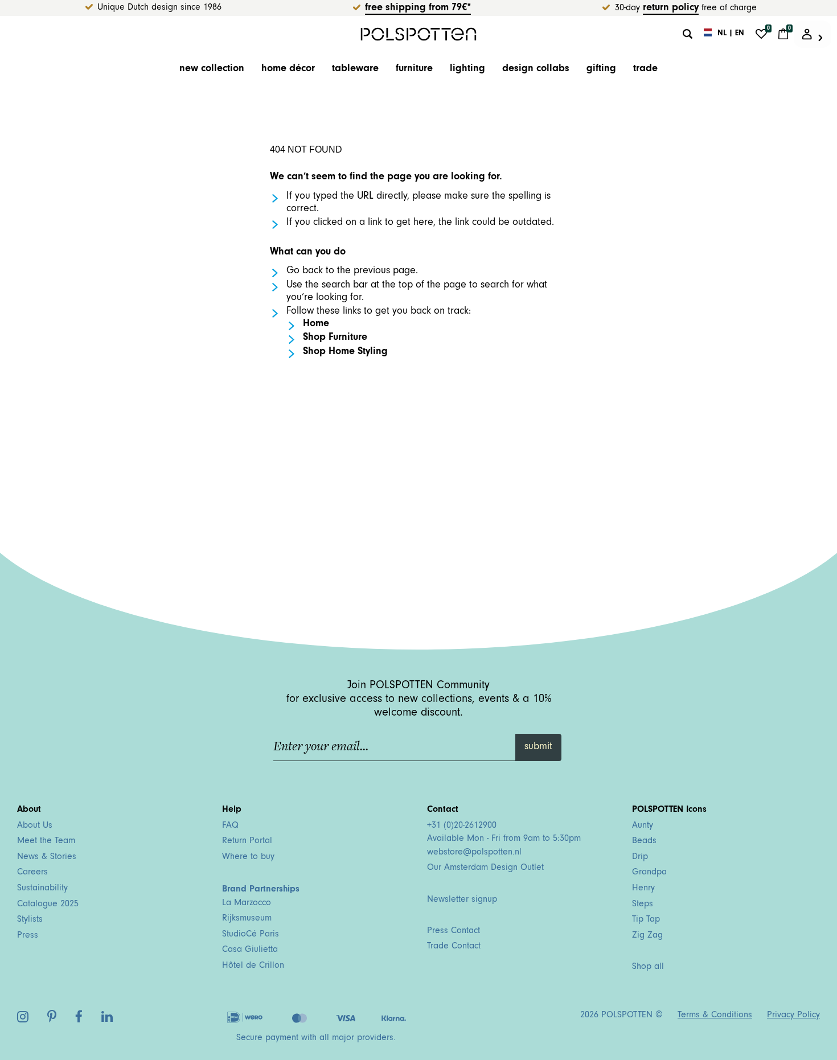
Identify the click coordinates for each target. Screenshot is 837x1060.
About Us (34, 826)
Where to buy (248, 857)
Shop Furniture (335, 338)
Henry (643, 888)
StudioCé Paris (250, 934)
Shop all (648, 967)
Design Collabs (535, 69)
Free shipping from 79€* (418, 8)
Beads (644, 841)
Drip (640, 857)
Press (27, 935)
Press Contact (453, 931)
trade (645, 69)
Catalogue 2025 (48, 904)
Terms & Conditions (715, 1015)
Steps (642, 904)
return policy (671, 8)
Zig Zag (647, 935)
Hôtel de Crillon (253, 966)
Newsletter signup (462, 900)
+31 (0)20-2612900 (462, 826)
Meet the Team (46, 841)
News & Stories (46, 857)
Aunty (642, 826)
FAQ (230, 826)
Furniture (414, 69)
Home (316, 324)
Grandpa (649, 872)
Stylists (30, 920)
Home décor (288, 69)
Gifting (601, 69)
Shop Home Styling (345, 352)
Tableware (355, 69)
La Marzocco (246, 903)
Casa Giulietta (250, 950)
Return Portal (247, 841)
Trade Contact (454, 946)
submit (538, 747)
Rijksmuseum (247, 918)
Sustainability (42, 888)
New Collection (211, 69)
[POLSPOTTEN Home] (419, 33)
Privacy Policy (793, 1015)
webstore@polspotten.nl (474, 852)
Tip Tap (646, 920)
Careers (32, 872)
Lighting (467, 69)
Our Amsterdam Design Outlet (485, 868)
